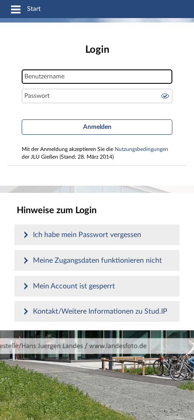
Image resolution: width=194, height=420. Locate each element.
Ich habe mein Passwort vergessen (87, 234)
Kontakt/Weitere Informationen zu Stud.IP (100, 311)
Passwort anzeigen (165, 95)
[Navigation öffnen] (16, 11)
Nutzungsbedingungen (141, 149)
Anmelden (97, 127)
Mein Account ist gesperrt (74, 286)
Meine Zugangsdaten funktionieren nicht (97, 260)
